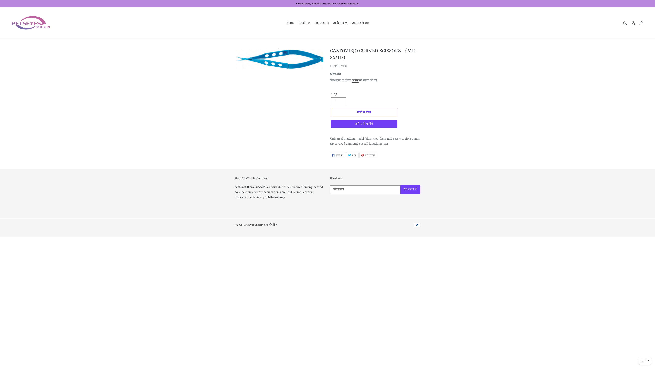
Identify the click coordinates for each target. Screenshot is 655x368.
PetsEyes (249, 225)
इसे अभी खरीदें (364, 124)
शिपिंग (355, 80)
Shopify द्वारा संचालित (266, 225)
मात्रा (334, 94)
